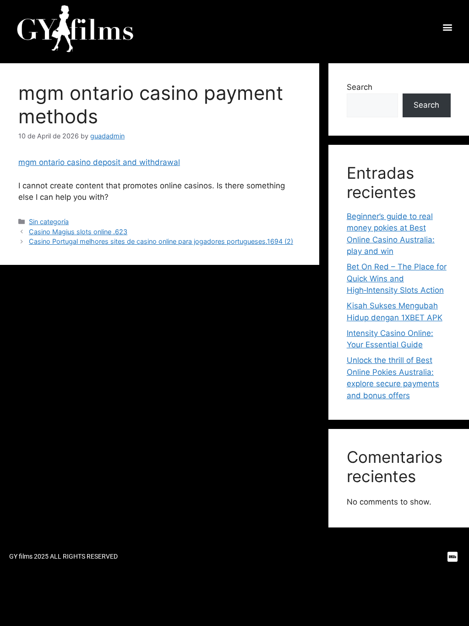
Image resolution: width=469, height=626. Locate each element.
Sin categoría (49, 221)
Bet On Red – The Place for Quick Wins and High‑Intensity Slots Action (397, 278)
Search (359, 87)
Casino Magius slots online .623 (78, 232)
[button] (447, 27)
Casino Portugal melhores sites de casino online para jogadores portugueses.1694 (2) (161, 241)
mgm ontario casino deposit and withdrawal (99, 162)
